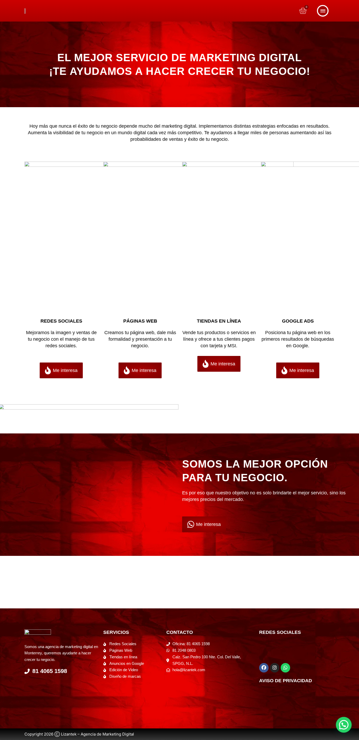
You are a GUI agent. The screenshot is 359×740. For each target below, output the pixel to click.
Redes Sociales (61, 321)
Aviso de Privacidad (285, 680)
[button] (344, 725)
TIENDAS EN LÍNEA (219, 321)
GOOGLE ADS (298, 321)
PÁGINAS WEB (140, 321)
